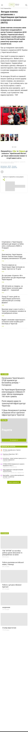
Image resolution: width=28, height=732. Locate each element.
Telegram (22, 151)
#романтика (14, 167)
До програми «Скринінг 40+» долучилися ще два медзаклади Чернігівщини (13, 277)
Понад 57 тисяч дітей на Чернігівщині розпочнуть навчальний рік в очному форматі (11, 300)
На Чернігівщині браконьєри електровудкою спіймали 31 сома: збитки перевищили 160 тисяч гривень (13, 393)
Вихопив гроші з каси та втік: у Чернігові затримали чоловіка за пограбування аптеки (14, 311)
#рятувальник (4, 166)
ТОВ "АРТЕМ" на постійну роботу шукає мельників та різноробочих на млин (12, 553)
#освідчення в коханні (6, 167)
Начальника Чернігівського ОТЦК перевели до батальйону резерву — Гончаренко (13, 381)
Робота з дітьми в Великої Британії (11, 586)
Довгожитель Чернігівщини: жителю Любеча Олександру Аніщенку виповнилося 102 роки (14, 256)
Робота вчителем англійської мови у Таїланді (13, 563)
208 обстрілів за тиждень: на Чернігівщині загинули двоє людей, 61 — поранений (12, 288)
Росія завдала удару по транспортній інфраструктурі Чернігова (13, 403)
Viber (14, 151)
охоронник (6, 607)
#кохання (14, 166)
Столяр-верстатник (9, 628)
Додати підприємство (14, 482)
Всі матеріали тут (14, 440)
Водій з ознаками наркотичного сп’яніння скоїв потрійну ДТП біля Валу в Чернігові (13, 322)
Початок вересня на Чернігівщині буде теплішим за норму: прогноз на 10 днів (13, 267)
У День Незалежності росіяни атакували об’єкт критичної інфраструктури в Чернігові (14, 412)
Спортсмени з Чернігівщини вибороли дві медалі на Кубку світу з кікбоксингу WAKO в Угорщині (13, 245)
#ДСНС (9, 166)
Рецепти (7, 430)
